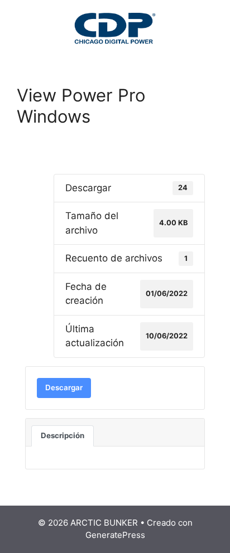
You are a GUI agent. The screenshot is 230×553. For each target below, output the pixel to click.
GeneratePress (115, 535)
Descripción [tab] (62, 435)
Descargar (64, 387)
